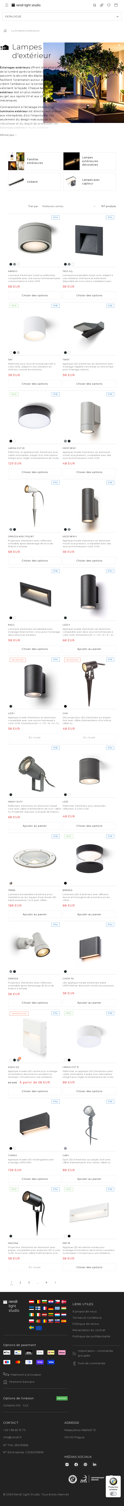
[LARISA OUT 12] (89, 1036)
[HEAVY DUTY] (34, 770)
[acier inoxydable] (10, 883)
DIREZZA (13, 978)
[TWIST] (89, 328)
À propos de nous (84, 1311)
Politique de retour (85, 1323)
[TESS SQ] (89, 240)
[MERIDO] (34, 240)
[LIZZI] (89, 770)
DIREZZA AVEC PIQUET (21, 536)
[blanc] (18, 264)
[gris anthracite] (10, 264)
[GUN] (89, 682)
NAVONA (13, 1243)
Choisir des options (35, 295)
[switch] (113, 1494)
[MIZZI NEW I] (89, 417)
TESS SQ (67, 271)
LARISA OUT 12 (71, 1067)
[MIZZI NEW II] (89, 505)
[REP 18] (89, 1212)
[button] (6, 5)
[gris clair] (18, 352)
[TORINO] (34, 1124)
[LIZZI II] (89, 594)
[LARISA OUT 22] (34, 417)
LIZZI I (11, 713)
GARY (66, 1155)
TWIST (66, 359)
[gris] (65, 1148)
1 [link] (11, 1282)
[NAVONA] (34, 1212)
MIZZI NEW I (69, 448)
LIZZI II (66, 624)
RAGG (11, 624)
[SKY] (34, 328)
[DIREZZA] (34, 947)
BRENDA (67, 890)
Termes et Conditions (87, 1317)
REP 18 (66, 1243)
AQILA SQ (13, 1067)
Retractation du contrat (88, 1330)
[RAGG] (34, 594)
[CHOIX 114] (89, 947)
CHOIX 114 (68, 978)
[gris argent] (14, 264)
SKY (10, 359)
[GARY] (89, 1124)
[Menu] (119, 1478)
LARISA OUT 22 (16, 448)
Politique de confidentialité (91, 1336)
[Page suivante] (55, 1282)
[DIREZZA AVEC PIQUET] (34, 505)
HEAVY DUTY (15, 801)
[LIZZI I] (34, 682)
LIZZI (65, 801)
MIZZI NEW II (70, 536)
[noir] (14, 352)
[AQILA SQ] (34, 1036)
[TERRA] (34, 859)
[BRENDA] (89, 859)
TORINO (12, 1155)
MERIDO (13, 271)
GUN (65, 713)
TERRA (11, 890)
